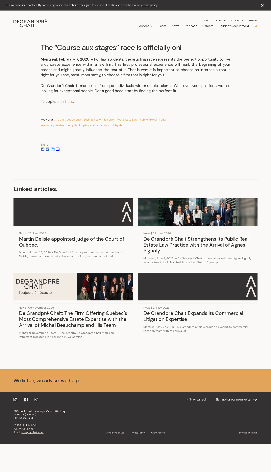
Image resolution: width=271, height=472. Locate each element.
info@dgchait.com (32, 432)
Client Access (158, 432)
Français (253, 20)
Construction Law (69, 119)
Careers (207, 26)
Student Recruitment (234, 26)
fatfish (254, 432)
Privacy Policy (138, 432)
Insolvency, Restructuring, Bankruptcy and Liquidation (75, 125)
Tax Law (109, 119)
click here (65, 101)
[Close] (262, 5)
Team (162, 26)
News (175, 26)
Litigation (119, 125)
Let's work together (232, 380)
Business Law (92, 119)
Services (143, 26)
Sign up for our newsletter (234, 400)
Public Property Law (153, 119)
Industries (220, 20)
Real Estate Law (127, 119)
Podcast (191, 26)
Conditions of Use (115, 432)
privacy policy (149, 5)
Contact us (237, 20)
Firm (206, 20)
